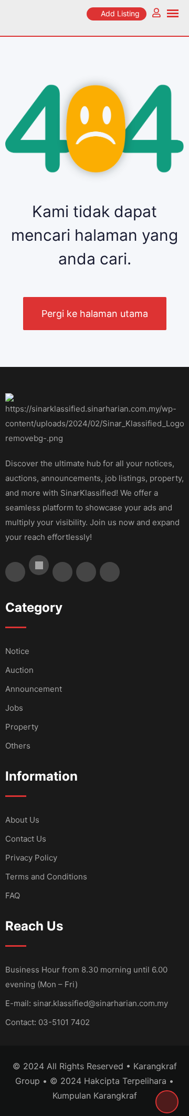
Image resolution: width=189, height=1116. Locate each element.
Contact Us (25, 839)
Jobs (14, 708)
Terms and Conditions (46, 877)
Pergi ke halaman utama (94, 313)
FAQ (12, 895)
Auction (19, 670)
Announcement (33, 689)
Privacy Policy (31, 858)
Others (17, 746)
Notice (17, 651)
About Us (22, 820)
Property (21, 727)
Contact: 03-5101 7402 (47, 1022)
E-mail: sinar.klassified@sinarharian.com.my (86, 1003)
